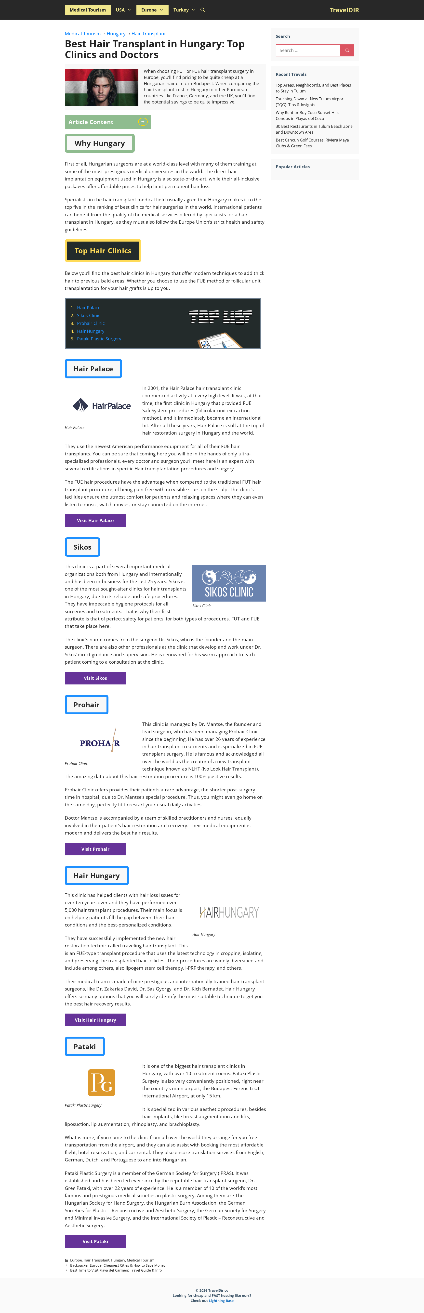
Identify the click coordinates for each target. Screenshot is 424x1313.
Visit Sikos (95, 678)
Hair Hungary (90, 331)
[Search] (347, 50)
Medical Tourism (88, 10)
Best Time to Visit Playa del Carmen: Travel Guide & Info (116, 1270)
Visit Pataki (95, 1241)
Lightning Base (221, 1300)
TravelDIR (344, 10)
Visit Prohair (95, 849)
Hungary (116, 33)
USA (120, 10)
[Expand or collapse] (145, 121)
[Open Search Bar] (203, 10)
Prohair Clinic (91, 323)
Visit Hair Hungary (95, 1020)
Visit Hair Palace (95, 520)
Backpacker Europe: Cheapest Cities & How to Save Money (117, 1265)
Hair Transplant (149, 33)
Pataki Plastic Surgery (99, 339)
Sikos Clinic (88, 315)
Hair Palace (88, 307)
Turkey (181, 10)
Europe (149, 10)
